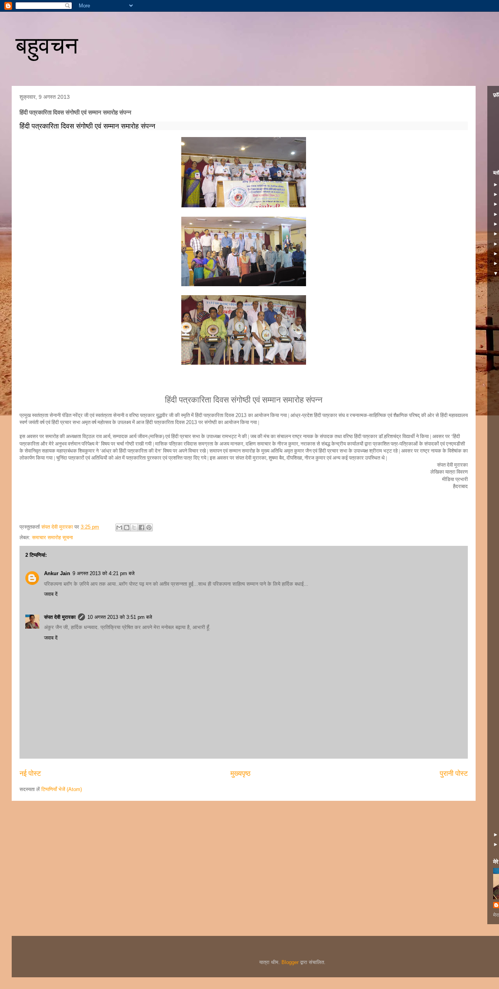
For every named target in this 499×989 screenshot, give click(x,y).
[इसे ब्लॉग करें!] (127, 527)
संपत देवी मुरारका (60, 617)
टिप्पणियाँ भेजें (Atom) (61, 789)
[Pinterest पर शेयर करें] (149, 527)
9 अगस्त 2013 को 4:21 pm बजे (103, 573)
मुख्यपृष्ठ (240, 773)
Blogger (290, 962)
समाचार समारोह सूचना (52, 537)
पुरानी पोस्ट (454, 773)
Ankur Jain (57, 573)
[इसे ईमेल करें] (119, 527)
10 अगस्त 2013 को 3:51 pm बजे (119, 617)
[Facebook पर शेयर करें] (141, 527)
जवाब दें (51, 594)
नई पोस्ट (30, 773)
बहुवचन (47, 45)
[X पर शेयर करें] (134, 527)
